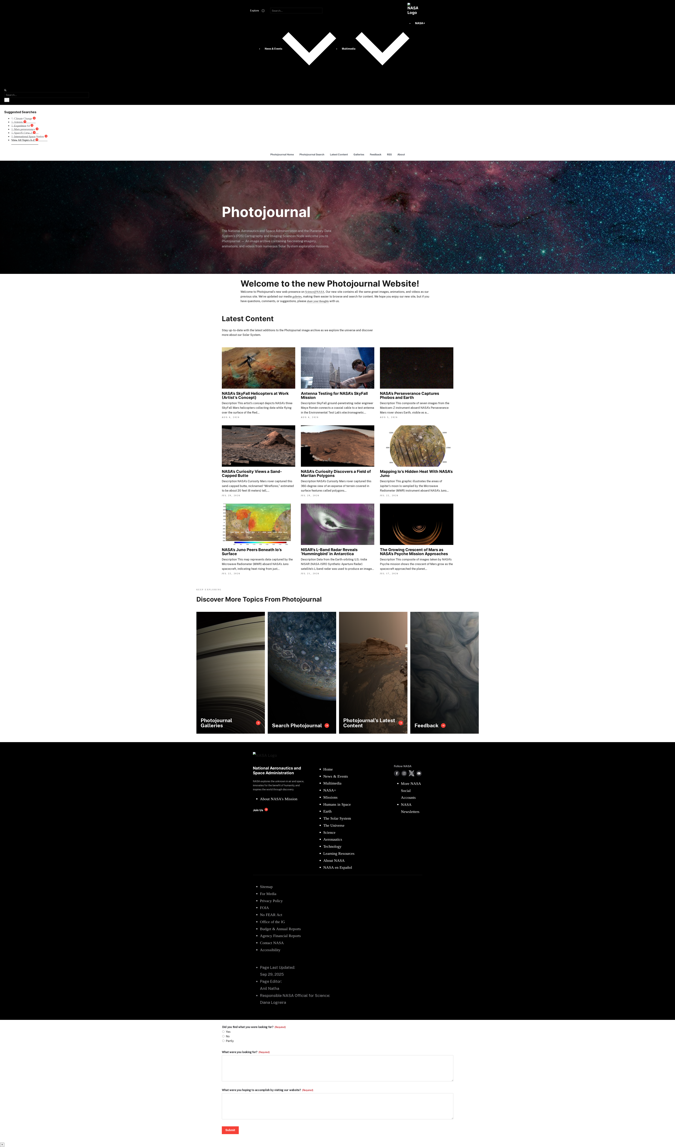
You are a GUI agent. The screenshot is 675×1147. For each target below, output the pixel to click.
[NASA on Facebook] (397, 773)
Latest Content (339, 154)
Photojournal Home (282, 154)
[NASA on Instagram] (404, 773)
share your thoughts (318, 301)
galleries (297, 296)
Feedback (375, 154)
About (401, 154)
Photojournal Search (311, 154)
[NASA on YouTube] (419, 773)
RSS (389, 154)
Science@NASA (314, 291)
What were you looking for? (246, 1052)
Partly (230, 1041)
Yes (228, 1031)
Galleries (358, 154)
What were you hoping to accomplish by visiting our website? (267, 1090)
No (228, 1036)
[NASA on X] (411, 773)
